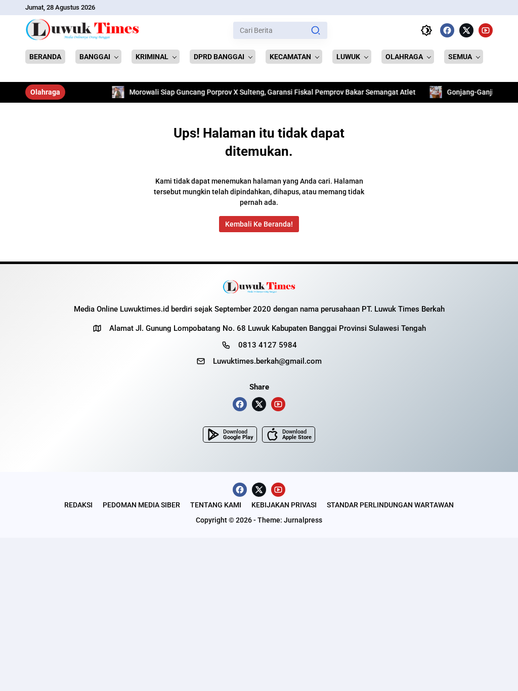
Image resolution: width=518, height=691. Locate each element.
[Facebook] (447, 30)
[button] (315, 30)
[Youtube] (486, 30)
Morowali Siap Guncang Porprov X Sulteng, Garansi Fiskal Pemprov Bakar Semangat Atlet (254, 92)
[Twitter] (466, 30)
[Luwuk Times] (82, 30)
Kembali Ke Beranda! (259, 224)
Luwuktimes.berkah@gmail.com (267, 361)
